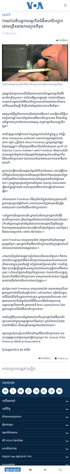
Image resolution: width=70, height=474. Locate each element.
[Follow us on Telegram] (36, 391)
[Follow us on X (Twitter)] (13, 391)
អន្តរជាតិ (6, 14)
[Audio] (45, 470)
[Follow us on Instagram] (28, 391)
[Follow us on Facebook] (5, 391)
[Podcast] (51, 391)
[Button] (62, 40)
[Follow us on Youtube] (21, 391)
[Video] (30, 470)
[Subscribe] (59, 391)
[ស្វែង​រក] (60, 470)
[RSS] (44, 391)
